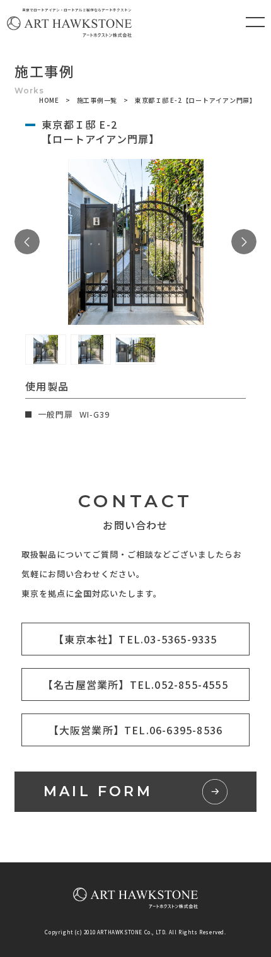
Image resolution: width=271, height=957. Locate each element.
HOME (49, 100)
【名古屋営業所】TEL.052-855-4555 (135, 684)
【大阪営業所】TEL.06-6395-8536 (136, 729)
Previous (27, 241)
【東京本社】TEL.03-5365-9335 (135, 639)
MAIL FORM (98, 791)
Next (244, 241)
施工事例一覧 (97, 100)
